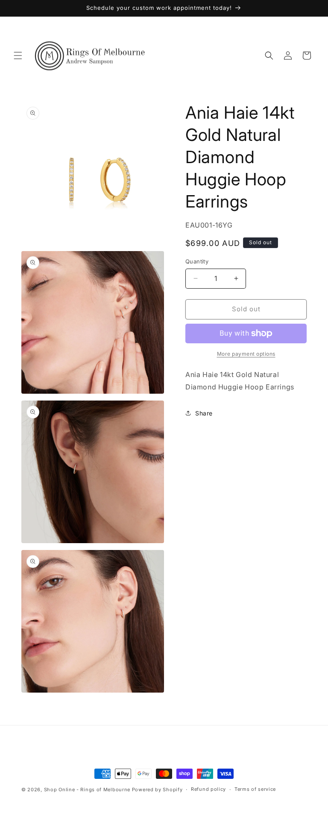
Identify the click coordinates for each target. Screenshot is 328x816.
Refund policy (208, 789)
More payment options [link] (246, 354)
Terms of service (255, 789)
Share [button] (204, 413)
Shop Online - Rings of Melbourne (88, 790)
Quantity (196, 261)
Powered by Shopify (157, 790)
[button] (18, 55)
